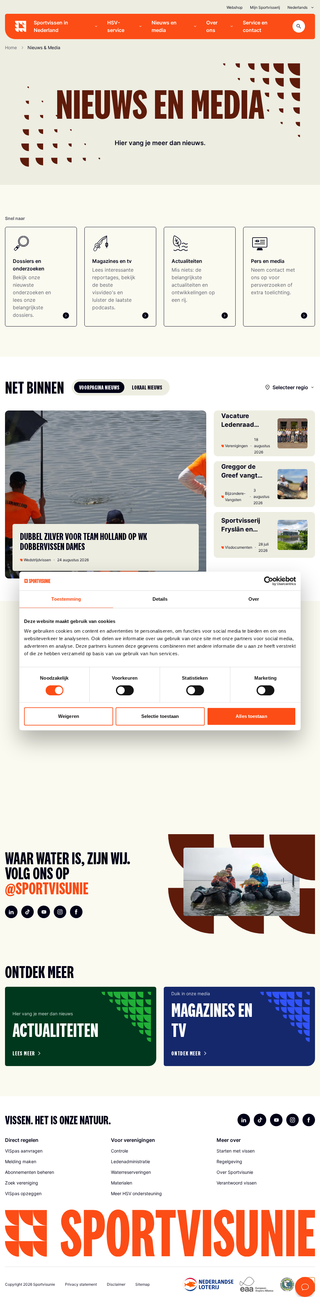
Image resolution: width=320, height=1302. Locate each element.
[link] (54, 1151)
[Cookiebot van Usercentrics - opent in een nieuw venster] (268, 581)
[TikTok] (27, 912)
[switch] (125, 690)
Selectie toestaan (160, 716)
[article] (80, 1026)
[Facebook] (76, 912)
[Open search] (298, 26)
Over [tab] (253, 599)
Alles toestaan (251, 716)
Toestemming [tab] (66, 599)
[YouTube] (44, 912)
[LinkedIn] (11, 912)
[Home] (20, 26)
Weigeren (68, 716)
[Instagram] (60, 912)
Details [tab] (160, 599)
